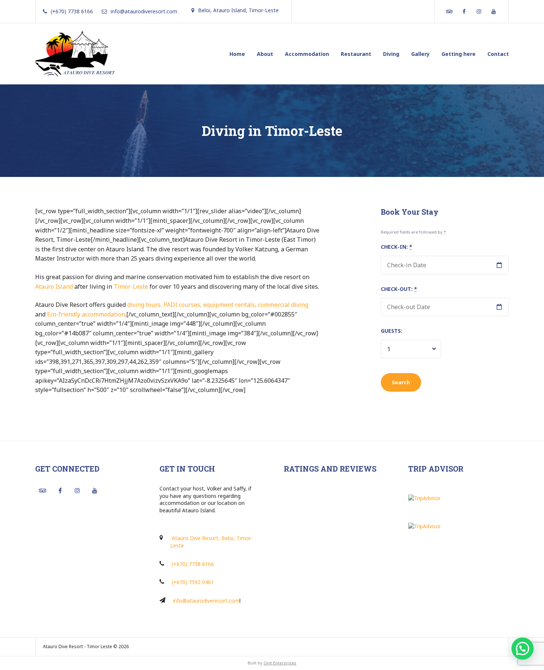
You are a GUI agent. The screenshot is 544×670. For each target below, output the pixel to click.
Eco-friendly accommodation (86, 314)
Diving (391, 53)
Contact (498, 53)
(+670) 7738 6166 (193, 563)
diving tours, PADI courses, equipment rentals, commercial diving (217, 305)
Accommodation (307, 53)
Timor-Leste (131, 286)
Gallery (420, 53)
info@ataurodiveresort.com (206, 600)
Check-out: (399, 288)
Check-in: (396, 246)
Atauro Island (54, 286)
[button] (522, 648)
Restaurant (356, 53)
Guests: (391, 330)
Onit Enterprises (279, 663)
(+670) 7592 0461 (193, 582)
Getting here (458, 53)
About (265, 53)
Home (237, 53)
